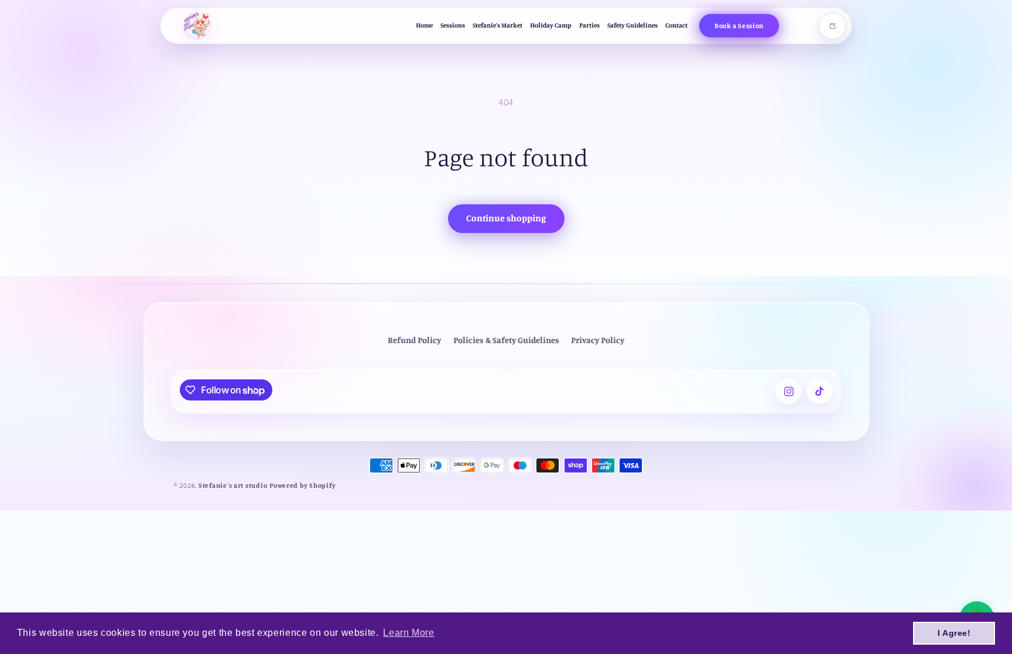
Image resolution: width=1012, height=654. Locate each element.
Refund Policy (414, 340)
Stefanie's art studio (233, 485)
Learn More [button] (408, 633)
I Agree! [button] (954, 633)
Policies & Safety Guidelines (506, 340)
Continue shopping (506, 218)
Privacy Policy (597, 340)
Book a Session (739, 25)
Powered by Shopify (302, 485)
